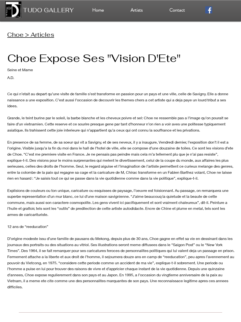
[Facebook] (208, 9)
